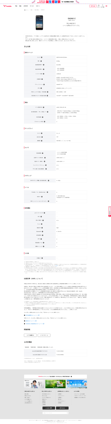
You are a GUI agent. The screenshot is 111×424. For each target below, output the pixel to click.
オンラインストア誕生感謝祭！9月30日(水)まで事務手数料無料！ (54, 376)
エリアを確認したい (28, 399)
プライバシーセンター (71, 420)
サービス (32, 6)
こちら (56, 265)
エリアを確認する (30, 335)
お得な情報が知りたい (28, 402)
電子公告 (59, 399)
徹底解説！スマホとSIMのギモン (80, 397)
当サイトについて (32, 420)
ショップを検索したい (28, 401)
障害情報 (43, 402)
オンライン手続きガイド (46, 397)
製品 (20, 6)
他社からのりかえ (28, 395)
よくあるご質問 (49, 408)
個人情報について (52, 420)
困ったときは (44, 395)
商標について (38, 420)
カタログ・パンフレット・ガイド (80, 395)
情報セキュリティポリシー (62, 420)
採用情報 (59, 402)
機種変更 (43, 401)
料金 (16, 6)
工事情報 (43, 404)
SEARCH (67, 413)
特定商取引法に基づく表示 (51, 421)
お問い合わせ (62, 408)
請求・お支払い (27, 397)
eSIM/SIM (26, 6)
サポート (38, 6)
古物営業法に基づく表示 (60, 421)
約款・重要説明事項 (45, 420)
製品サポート (44, 399)
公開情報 (59, 397)
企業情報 (79, 420)
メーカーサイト (43, 335)
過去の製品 (37, 9)
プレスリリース (61, 395)
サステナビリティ (61, 401)
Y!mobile (7, 6)
